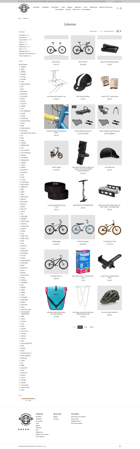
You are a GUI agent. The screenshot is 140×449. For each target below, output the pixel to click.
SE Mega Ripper (56, 241)
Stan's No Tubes (26, 309)
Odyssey (23, 224)
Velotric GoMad (56, 167)
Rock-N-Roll (24, 275)
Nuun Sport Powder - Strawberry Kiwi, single (83, 277)
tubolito (23, 382)
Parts (20, 49)
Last (85, 327)
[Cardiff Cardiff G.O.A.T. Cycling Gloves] (109, 82)
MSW (22, 192)
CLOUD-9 (24, 104)
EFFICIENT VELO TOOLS (28, 133)
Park (22, 243)
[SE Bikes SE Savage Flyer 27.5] (56, 261)
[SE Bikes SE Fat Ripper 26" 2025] (109, 227)
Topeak (23, 329)
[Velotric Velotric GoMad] (56, 153)
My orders (56, 419)
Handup (23, 155)
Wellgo (23, 348)
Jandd (23, 165)
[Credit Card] (120, 446)
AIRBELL (23, 72)
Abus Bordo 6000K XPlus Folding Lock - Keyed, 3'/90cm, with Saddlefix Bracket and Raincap (83, 169)
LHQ (22, 175)
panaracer (24, 373)
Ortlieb (23, 231)
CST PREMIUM (25, 111)
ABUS (23, 69)
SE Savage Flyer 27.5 (56, 276)
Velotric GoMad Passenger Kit (83, 131)
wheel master (25, 387)
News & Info (76, 9)
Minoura (23, 204)
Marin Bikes (24, 197)
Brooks (23, 101)
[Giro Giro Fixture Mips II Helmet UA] (109, 298)
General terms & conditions (78, 416)
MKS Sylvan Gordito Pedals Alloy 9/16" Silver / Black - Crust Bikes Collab (109, 206)
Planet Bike (24, 251)
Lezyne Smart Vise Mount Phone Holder (110, 277)
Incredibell (24, 157)
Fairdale (23, 143)
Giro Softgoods (26, 153)
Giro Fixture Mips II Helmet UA (109, 312)
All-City (23, 77)
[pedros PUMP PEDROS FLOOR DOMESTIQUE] (83, 191)
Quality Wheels (25, 260)
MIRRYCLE (24, 187)
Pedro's (23, 248)
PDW (22, 241)
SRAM (23, 292)
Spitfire (23, 302)
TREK (22, 316)
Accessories (23, 40)
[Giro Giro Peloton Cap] (109, 153)
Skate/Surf (22, 47)
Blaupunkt (24, 94)
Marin (22, 194)
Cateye (23, 116)
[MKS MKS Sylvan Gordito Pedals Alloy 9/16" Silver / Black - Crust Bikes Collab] (109, 191)
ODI (22, 214)
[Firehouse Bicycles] (24, 8)
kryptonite (24, 368)
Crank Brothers (25, 121)
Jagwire (23, 162)
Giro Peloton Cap (109, 167)
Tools (21, 42)
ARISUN (23, 74)
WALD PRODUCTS (26, 343)
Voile (22, 341)
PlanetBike (24, 253)
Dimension (24, 130)
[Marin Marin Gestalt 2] (83, 47)
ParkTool (23, 246)
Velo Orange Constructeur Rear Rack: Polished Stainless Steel (83, 313)
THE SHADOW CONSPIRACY (25, 313)
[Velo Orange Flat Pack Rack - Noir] (56, 82)
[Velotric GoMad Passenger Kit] (83, 116)
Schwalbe (24, 297)
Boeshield (24, 96)
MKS (22, 189)
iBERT (22, 365)
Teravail (23, 321)
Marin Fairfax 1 (56, 62)
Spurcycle (24, 304)
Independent (25, 160)
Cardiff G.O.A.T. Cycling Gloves (109, 96)
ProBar (23, 258)
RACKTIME (24, 263)
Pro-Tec (23, 255)
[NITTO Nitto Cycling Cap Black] (83, 82)
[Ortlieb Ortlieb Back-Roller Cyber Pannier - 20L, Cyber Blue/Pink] (56, 298)
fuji (22, 363)
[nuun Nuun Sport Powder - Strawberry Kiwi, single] (83, 261)
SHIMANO (24, 282)
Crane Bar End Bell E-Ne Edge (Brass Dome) (56, 132)
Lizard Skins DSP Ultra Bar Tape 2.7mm (56, 206)
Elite (22, 138)
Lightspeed (43, 446)
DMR (22, 126)
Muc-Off (23, 209)
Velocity (23, 333)
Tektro (23, 319)
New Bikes (22, 35)
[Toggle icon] (117, 8)
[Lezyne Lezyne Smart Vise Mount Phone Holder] (109, 261)
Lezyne (23, 179)
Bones (23, 99)
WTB (22, 346)
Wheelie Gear (93, 7)
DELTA (23, 123)
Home (19, 18)
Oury (22, 233)
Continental (24, 118)
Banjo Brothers (25, 84)
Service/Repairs (86, 9)
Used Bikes (22, 37)
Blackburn (24, 91)
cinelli (23, 360)
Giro (22, 148)
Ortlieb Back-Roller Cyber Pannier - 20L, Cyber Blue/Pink (56, 313)
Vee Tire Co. (25, 331)
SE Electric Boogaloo (83, 241)
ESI (22, 135)
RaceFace (24, 268)
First (80, 327)
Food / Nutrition (59, 9)
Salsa (22, 295)
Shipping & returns (76, 421)
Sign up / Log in (117, 1)
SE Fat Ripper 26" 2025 (109, 241)
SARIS (23, 278)
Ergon (23, 140)
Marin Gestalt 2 (83, 62)
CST (22, 108)
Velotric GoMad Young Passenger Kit (109, 131)
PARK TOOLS (25, 238)
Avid (22, 81)
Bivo (22, 89)
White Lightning (26, 355)
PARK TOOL (24, 236)
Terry (22, 324)
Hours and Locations (76, 423)
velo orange (24, 385)
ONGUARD (24, 216)
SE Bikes (23, 280)
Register (55, 416)
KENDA (23, 167)
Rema (23, 270)
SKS (22, 285)
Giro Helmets (25, 150)
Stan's (23, 307)
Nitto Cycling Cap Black (83, 96)
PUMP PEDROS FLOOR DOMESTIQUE (83, 205)
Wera (22, 351)
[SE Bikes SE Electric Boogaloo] (83, 227)
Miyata (23, 206)
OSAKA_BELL (25, 221)
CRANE (23, 106)
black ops (24, 358)
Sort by (101, 31)
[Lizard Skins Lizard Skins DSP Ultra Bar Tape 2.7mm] (56, 191)
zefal (22, 390)
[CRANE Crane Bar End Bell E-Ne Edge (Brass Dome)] (56, 116)
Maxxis (23, 199)
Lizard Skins (25, 182)
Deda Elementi (25, 128)
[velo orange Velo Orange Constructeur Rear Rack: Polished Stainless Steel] (83, 298)
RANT (22, 265)
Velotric (23, 336)
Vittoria (23, 338)
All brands (24, 64)
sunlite (23, 378)
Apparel (21, 44)
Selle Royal (24, 300)
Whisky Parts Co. (26, 353)
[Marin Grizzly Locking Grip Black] (109, 47)
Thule (22, 326)
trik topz (23, 380)
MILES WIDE (25, 184)
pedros (23, 375)
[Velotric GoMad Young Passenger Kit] (109, 116)
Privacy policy (74, 419)
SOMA (23, 290)
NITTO (23, 211)
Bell (22, 86)
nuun (22, 370)
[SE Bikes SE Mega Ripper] (56, 227)
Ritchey (23, 273)
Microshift (24, 202)
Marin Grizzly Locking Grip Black (110, 62)
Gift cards (68, 9)
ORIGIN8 (23, 219)
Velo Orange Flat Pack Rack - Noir (56, 96)
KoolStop (24, 172)
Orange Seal (25, 226)
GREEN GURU (25, 145)
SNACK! (23, 287)
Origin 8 (23, 228)
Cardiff (23, 113)
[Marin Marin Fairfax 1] (56, 47)
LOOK (22, 177)
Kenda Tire (24, 170)
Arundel (23, 79)
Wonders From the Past (105, 7)
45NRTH (23, 67)
